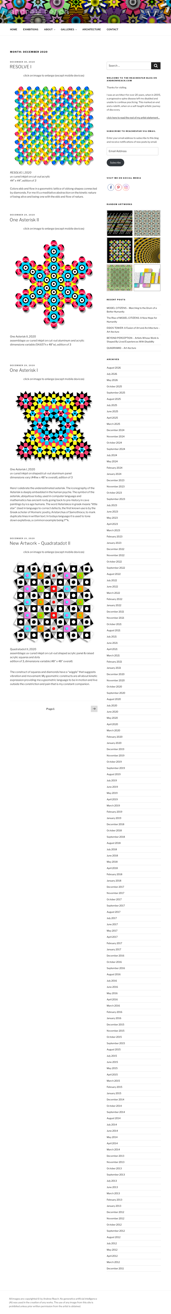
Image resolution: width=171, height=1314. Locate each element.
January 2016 (114, 1018)
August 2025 (114, 399)
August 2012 (113, 1237)
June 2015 (112, 1062)
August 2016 (114, 974)
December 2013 (115, 1155)
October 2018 (114, 830)
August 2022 (114, 574)
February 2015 (114, 1086)
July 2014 (112, 1124)
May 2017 (112, 930)
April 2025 (112, 417)
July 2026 (112, 373)
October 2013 (114, 1168)
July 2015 (112, 1055)
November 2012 (115, 1218)
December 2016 (115, 955)
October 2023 (114, 492)
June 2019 (112, 786)
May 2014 (112, 1137)
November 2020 (116, 680)
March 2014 (113, 1149)
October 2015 (114, 1036)
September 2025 (116, 392)
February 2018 (114, 874)
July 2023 (112, 505)
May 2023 (112, 517)
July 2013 (112, 1180)
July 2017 (112, 918)
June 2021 (112, 642)
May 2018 (112, 861)
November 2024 (116, 436)
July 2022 (112, 580)
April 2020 (112, 724)
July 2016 (112, 980)
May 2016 (112, 993)
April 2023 (112, 523)
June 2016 (112, 986)
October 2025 (114, 386)
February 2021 (114, 661)
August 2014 (114, 1118)
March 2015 (113, 1080)
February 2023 (114, 536)
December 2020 (116, 674)
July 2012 (112, 1243)
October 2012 (114, 1224)
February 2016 (114, 1012)
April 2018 (112, 868)
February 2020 (115, 736)
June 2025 (112, 411)
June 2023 (112, 511)
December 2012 (115, 1212)
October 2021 (114, 624)
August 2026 (114, 367)
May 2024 (112, 461)
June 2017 (112, 924)
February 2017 (114, 943)
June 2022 (112, 586)
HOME (13, 29)
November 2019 (115, 755)
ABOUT (48, 29)
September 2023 (116, 499)
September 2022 (116, 567)
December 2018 (115, 824)
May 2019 (112, 793)
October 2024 (114, 442)
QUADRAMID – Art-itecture (121, 347)
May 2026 (112, 380)
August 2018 (114, 843)
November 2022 (115, 555)
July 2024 (112, 455)
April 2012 (112, 1255)
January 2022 (114, 605)
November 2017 (115, 893)
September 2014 (116, 1112)
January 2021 (114, 667)
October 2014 (114, 1105)
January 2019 (114, 818)
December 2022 (115, 549)
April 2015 (112, 1074)
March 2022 (113, 592)
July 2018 (112, 849)
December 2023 (115, 480)
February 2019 (114, 811)
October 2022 (114, 561)
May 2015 (112, 1068)
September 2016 (116, 968)
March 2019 (113, 805)
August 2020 (114, 699)
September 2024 (116, 449)
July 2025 (112, 405)
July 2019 (112, 780)
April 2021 (112, 649)
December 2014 (115, 1099)
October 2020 (114, 686)
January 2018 (114, 880)
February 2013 (114, 1199)
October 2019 (114, 761)
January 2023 (114, 542)
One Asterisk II (24, 219)
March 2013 (113, 1193)
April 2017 (112, 936)
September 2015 (116, 1043)
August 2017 (113, 911)
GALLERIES (67, 29)
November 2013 (115, 1162)
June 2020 (112, 711)
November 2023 (116, 486)
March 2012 (113, 1262)
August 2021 (113, 630)
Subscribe (115, 162)
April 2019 (112, 799)
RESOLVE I (20, 66)
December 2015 (115, 1024)
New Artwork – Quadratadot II (40, 543)
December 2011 (115, 1268)
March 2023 (113, 530)
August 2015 (114, 1049)
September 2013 (116, 1174)
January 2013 (114, 1205)
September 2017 (116, 905)
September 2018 (116, 836)
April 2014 (112, 1143)
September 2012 (116, 1230)
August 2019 (114, 774)
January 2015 (114, 1093)
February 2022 (114, 599)
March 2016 (113, 1005)
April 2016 (112, 999)
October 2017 (114, 899)
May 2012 (112, 1249)
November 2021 (115, 617)
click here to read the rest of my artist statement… (133, 117)
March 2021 (113, 655)
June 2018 (112, 855)
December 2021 (115, 611)
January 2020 (114, 742)
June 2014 (112, 1130)
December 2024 (115, 430)
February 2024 (114, 467)
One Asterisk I (24, 370)
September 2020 (116, 692)
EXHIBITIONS (30, 29)
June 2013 (112, 1187)
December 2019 (115, 749)
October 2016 (114, 961)
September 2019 (116, 768)
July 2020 (112, 705)
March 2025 (113, 423)
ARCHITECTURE (91, 29)
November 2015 (115, 1030)
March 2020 (113, 730)
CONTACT (112, 29)
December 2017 (115, 886)
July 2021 (112, 636)
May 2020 (112, 717)
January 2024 (114, 473)
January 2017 (114, 949)
